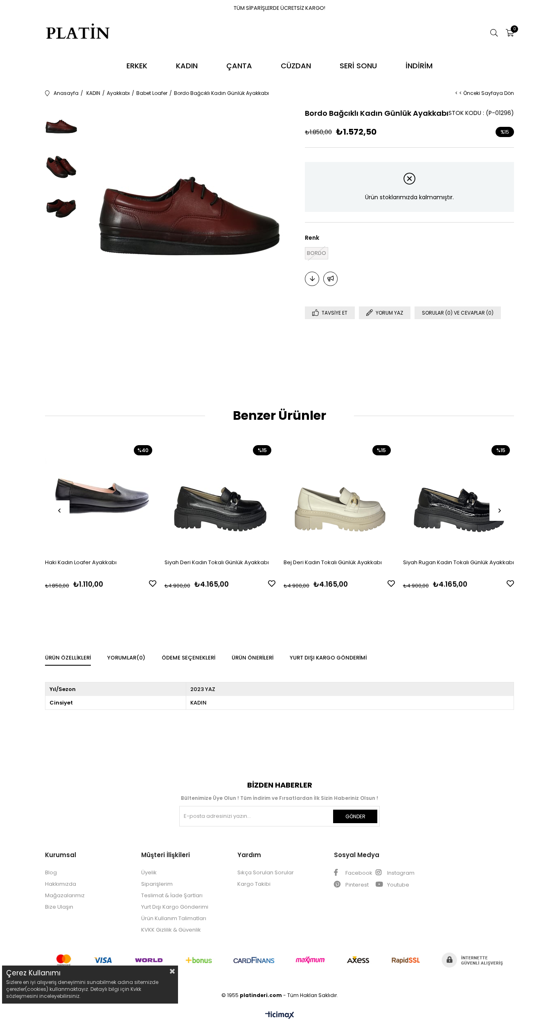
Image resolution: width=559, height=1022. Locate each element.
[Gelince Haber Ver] (330, 279)
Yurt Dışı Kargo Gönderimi (328, 658)
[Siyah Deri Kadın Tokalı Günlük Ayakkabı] (220, 496)
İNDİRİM (419, 66)
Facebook (358, 873)
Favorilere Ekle (152, 583)
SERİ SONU (358, 66)
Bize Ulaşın (59, 907)
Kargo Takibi (253, 884)
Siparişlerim (157, 884)
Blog (51, 872)
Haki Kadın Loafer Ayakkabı (81, 562)
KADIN (187, 66)
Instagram (400, 873)
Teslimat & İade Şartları (172, 895)
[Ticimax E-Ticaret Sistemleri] (279, 1015)
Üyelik (149, 872)
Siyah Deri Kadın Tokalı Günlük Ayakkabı (217, 562)
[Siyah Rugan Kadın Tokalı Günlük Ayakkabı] (458, 496)
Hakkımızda (60, 884)
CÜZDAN (296, 66)
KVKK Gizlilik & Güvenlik (171, 930)
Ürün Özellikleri (68, 658)
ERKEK (136, 66)
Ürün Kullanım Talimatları (173, 918)
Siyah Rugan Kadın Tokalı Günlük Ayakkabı (458, 562)
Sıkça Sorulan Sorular (265, 872)
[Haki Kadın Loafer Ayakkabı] (100, 496)
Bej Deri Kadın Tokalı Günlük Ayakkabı (333, 562)
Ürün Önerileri (252, 658)
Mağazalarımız (65, 895)
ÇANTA (239, 66)
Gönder (355, 816)
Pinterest (356, 885)
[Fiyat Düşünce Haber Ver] (312, 279)
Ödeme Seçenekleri (188, 658)
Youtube (397, 885)
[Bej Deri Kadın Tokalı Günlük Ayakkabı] (339, 496)
